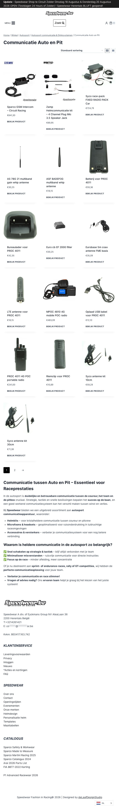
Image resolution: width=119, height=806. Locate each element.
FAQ (5, 674)
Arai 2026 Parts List (15, 763)
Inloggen (8, 662)
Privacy (7, 658)
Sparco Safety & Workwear (19, 747)
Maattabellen (11, 725)
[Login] (106, 23)
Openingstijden (12, 701)
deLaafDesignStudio (90, 797)
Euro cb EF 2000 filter (59, 247)
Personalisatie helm (14, 717)
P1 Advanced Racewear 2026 (20, 775)
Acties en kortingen (16, 670)
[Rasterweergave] (107, 50)
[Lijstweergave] (113, 50)
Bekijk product (16, 121)
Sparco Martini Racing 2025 (19, 755)
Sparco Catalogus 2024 (17, 759)
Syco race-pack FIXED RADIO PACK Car (97, 100)
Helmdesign (10, 713)
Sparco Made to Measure (18, 751)
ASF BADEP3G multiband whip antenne (55, 182)
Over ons (8, 693)
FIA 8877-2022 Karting (16, 767)
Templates (9, 721)
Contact (8, 697)
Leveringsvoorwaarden (16, 654)
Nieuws (7, 666)
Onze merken (11, 709)
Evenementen (11, 705)
